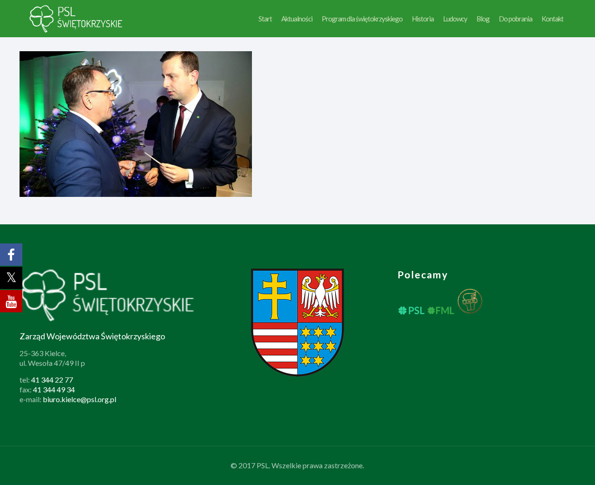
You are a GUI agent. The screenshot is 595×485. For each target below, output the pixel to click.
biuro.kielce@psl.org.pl (79, 399)
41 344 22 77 (52, 379)
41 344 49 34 (54, 389)
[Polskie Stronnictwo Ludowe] (76, 18)
